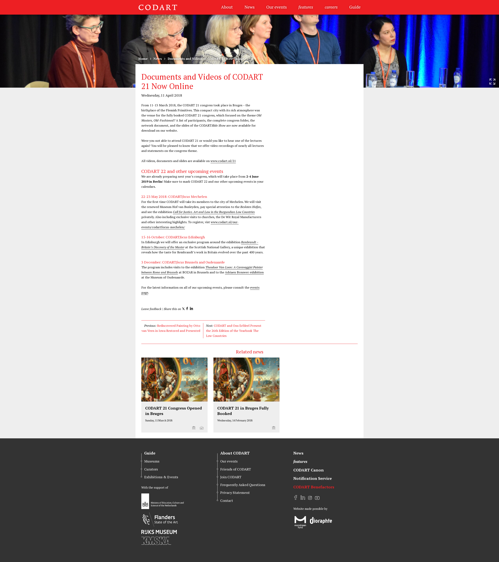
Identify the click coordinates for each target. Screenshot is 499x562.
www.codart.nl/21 (223, 161)
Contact (226, 500)
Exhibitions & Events (161, 477)
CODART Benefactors (313, 487)
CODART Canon (308, 470)
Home (143, 58)
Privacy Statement (235, 492)
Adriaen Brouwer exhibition (244, 272)
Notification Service (312, 478)
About (227, 7)
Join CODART (231, 477)
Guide (355, 7)
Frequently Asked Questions (242, 484)
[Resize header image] (492, 81)
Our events (276, 7)
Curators (151, 469)
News (249, 7)
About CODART (235, 453)
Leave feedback (151, 309)
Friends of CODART (235, 469)
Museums (151, 461)
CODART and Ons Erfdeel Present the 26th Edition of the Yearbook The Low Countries (233, 330)
